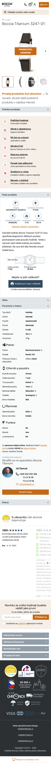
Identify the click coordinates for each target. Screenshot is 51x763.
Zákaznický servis (13, 635)
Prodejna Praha (12, 655)
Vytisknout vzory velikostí (27, 283)
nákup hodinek (29, 448)
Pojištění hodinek (19, 120)
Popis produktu (9, 195)
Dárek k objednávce (20, 129)
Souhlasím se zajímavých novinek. (24, 623)
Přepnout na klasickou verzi (27, 760)
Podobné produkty (11, 109)
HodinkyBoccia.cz (25, 741)
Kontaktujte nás (12, 648)
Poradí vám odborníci (21, 163)
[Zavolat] (25, 4)
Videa (5, 300)
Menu (45, 5)
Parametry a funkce (11, 306)
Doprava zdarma (19, 154)
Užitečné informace (14, 642)
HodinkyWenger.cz (25, 729)
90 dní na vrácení (19, 137)
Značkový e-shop (19, 171)
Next (45, 51)
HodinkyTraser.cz (25, 735)
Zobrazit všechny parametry (25, 226)
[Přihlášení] (34, 4)
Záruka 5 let (16, 146)
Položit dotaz (25, 492)
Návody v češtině (19, 180)
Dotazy (5, 502)
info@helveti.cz (26, 484)
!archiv (8, 20)
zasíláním (22, 623)
